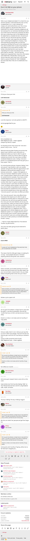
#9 (28, 329)
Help (25, 538)
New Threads (5, 463)
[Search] (28, 1)
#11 (28, 376)
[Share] (26, 18)
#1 (28, 18)
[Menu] (2, 1)
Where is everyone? (8, 481)
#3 (28, 107)
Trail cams (6, 486)
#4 (28, 136)
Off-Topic (5, 484)
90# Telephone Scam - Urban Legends (11, 140)
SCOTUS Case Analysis (9, 471)
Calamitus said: (5, 286)
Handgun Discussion (8, 468)
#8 (28, 307)
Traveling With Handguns (9, 474)
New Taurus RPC (7, 465)
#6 (28, 266)
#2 (28, 91)
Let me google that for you (8, 123)
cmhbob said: (5, 110)
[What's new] (24, 1)
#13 (28, 409)
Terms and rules (11, 538)
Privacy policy (19, 538)
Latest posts (4, 503)
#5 (28, 238)
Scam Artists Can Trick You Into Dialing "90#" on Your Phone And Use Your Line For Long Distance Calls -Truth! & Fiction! (14, 385)
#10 (28, 349)
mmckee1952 (5, 9)
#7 (28, 283)
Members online (6, 494)
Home (2, 539)
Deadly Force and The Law (9, 479)
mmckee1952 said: (6, 245)
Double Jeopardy (7, 476)
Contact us (3, 538)
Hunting (5, 489)
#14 (28, 431)
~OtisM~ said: (5, 353)
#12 (28, 397)
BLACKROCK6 (25, 520)
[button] (1, 536)
